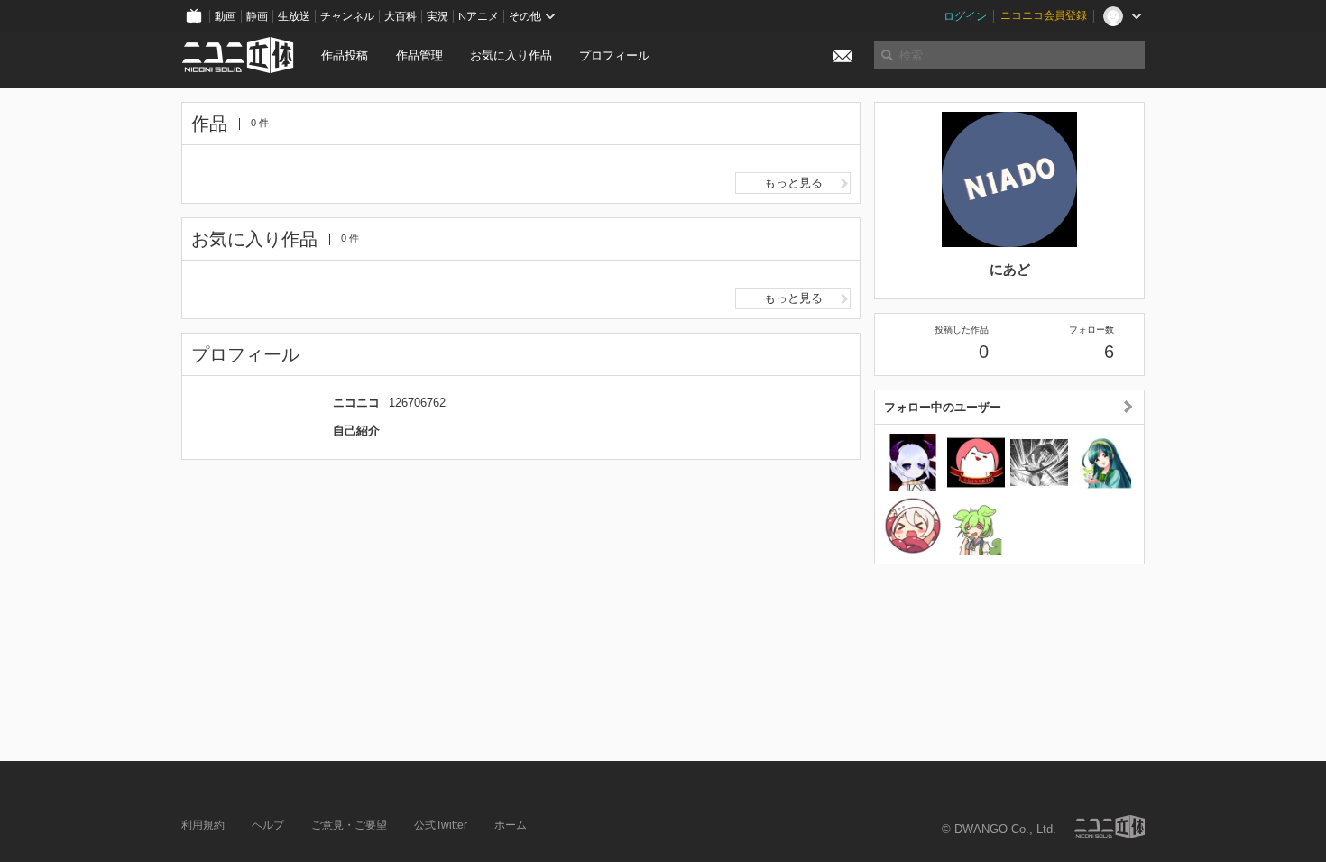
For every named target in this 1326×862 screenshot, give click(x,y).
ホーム (510, 825)
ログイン (965, 16)
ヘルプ (268, 825)
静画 (257, 16)
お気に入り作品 (511, 55)
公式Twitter (440, 825)
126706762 (417, 402)
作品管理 (419, 55)
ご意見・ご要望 (349, 825)
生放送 (294, 16)
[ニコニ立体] (1109, 826)
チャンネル (347, 16)
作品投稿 (344, 55)
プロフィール (614, 55)
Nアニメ (478, 16)
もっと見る (793, 182)
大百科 (400, 16)
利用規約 (203, 825)
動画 (225, 16)
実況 (437, 16)
